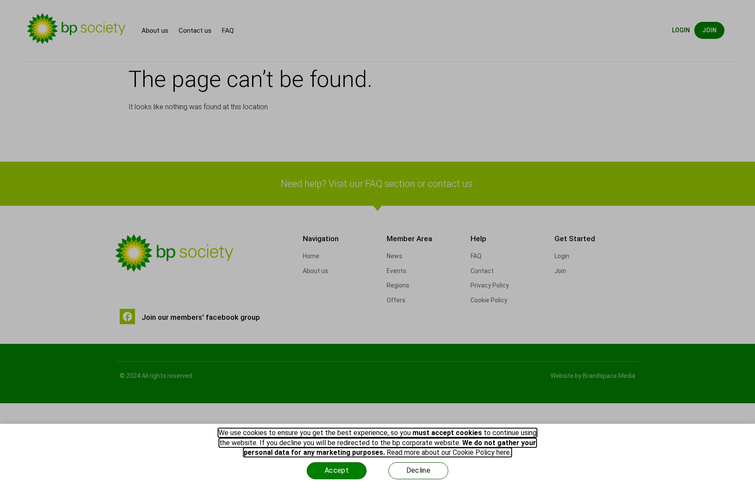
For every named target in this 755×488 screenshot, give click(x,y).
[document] (377, 244)
